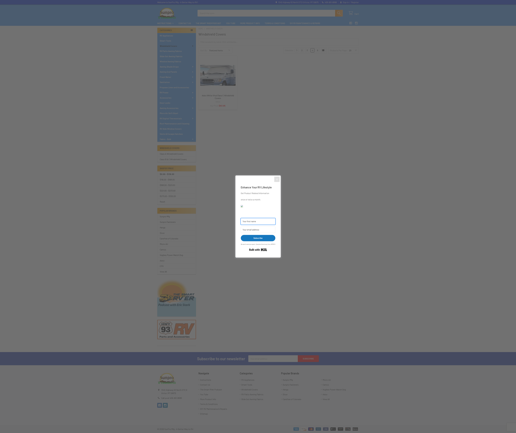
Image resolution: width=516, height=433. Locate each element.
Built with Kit (258, 249)
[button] (258, 205)
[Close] (277, 179)
